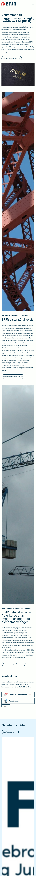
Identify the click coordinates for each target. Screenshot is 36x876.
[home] (8, 4)
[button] (32, 3)
